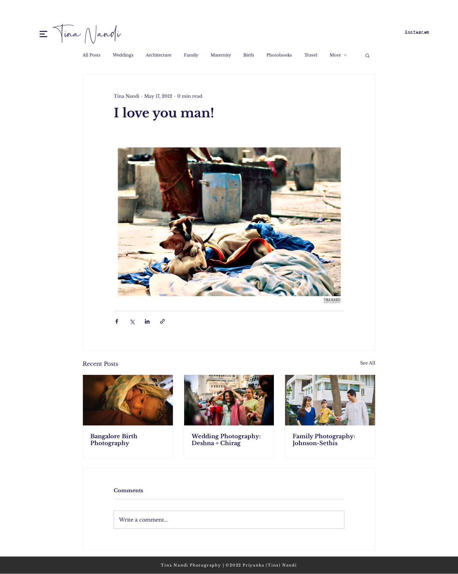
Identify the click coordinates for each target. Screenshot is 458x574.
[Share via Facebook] (117, 321)
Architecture (158, 55)
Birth (248, 55)
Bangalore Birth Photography (113, 440)
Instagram (417, 32)
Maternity (221, 55)
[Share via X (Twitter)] (132, 321)
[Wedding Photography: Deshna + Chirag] (229, 400)
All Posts (91, 55)
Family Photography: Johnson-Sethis (324, 440)
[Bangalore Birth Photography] (128, 400)
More (335, 55)
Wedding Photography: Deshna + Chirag (226, 440)
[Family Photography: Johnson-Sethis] (330, 400)
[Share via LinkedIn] (147, 321)
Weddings (123, 55)
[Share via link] (162, 321)
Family (191, 55)
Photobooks (279, 55)
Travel (310, 55)
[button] (43, 34)
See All (367, 363)
